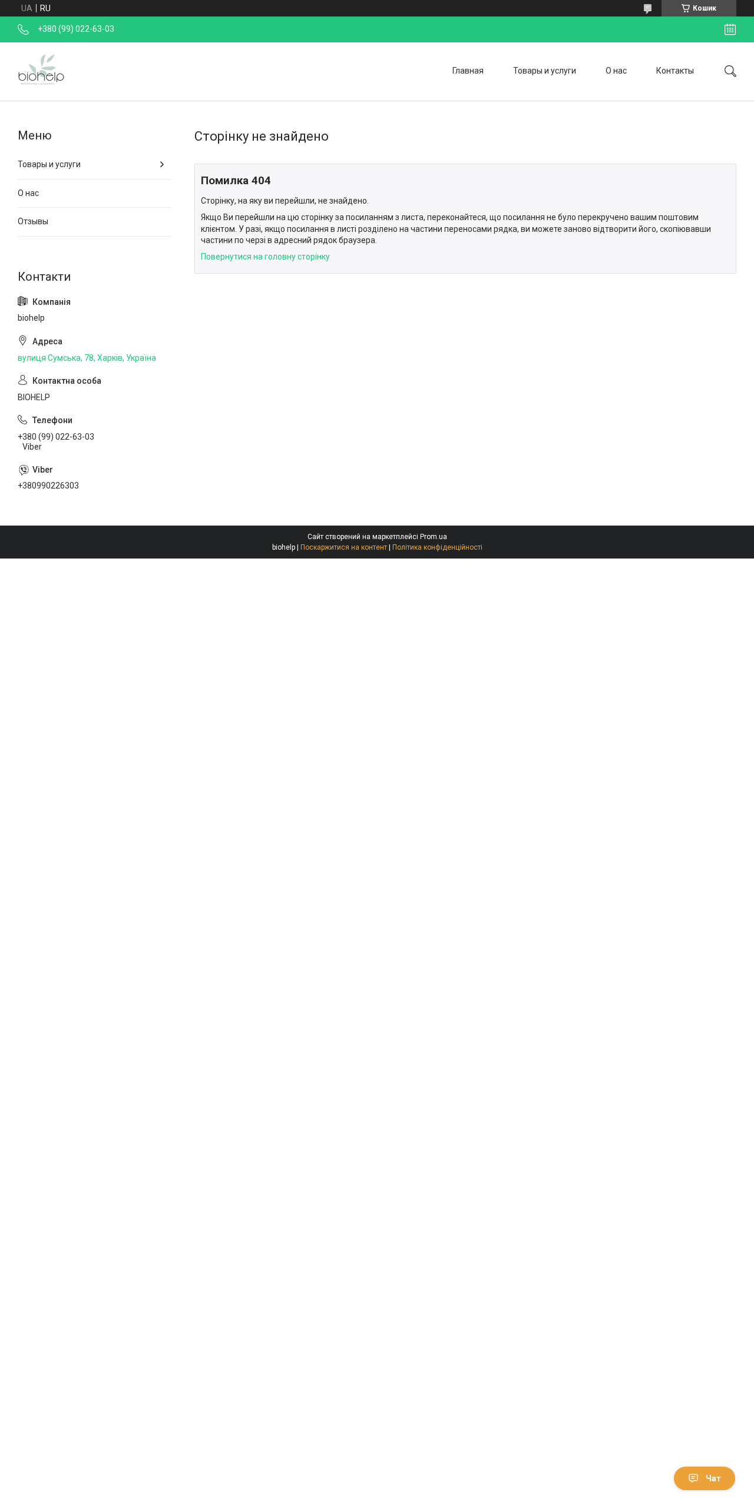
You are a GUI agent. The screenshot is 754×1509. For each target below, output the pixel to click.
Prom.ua (433, 537)
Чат (713, 1478)
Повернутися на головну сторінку (265, 256)
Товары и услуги (544, 70)
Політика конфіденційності (437, 547)
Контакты (675, 70)
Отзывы (33, 221)
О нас (616, 70)
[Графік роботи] (730, 29)
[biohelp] (41, 71)
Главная (468, 70)
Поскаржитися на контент (343, 547)
